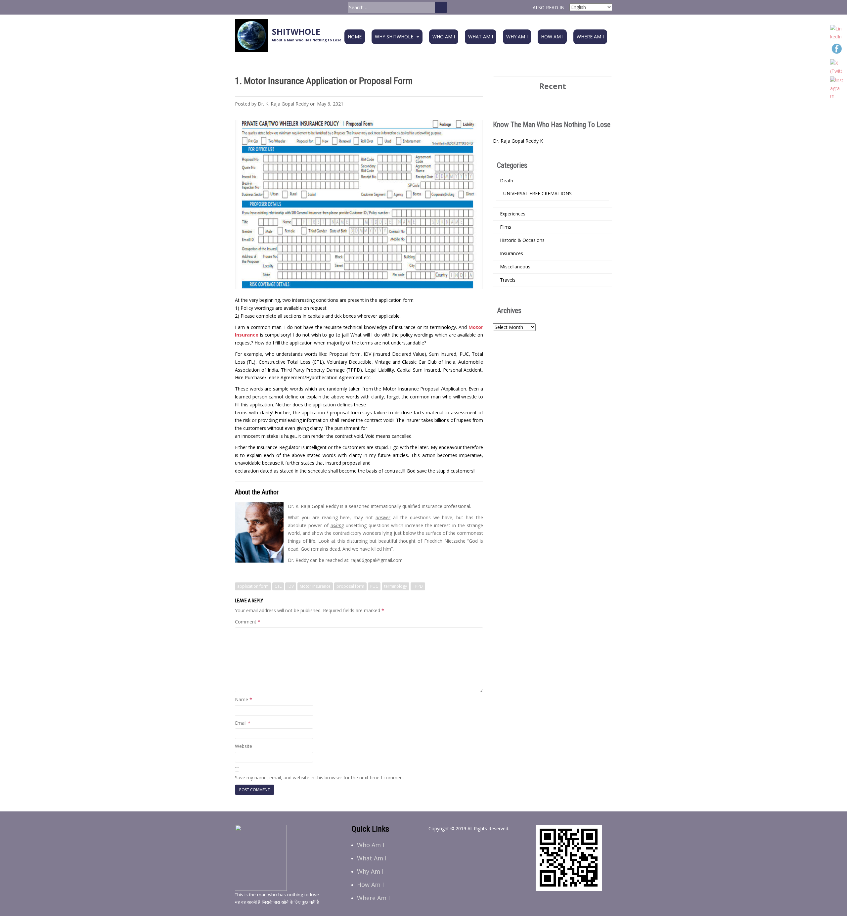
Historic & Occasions (522, 240)
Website (243, 746)
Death (506, 180)
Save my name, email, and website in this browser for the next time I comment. (320, 777)
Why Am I (517, 36)
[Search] (441, 7)
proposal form (350, 586)
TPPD (418, 586)
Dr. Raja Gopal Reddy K (518, 141)
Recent (552, 86)
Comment (247, 621)
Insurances (511, 253)
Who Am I (443, 36)
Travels (507, 280)
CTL (278, 586)
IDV (291, 586)
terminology (395, 586)
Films (505, 227)
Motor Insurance (315, 586)
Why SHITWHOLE (394, 36)
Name (243, 699)
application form (253, 586)
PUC (374, 586)
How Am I (552, 36)
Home (355, 36)
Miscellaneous (515, 266)
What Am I (480, 36)
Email (242, 723)
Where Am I (590, 36)
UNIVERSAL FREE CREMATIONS (537, 193)
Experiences (512, 213)
